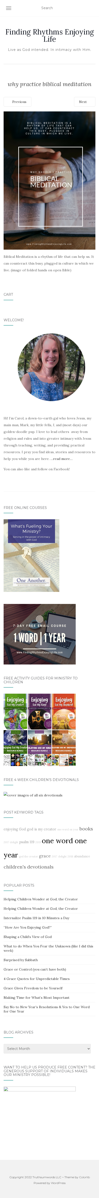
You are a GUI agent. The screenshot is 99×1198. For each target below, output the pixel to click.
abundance (82, 856)
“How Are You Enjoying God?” (28, 927)
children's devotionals (29, 867)
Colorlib (84, 1177)
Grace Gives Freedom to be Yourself (33, 988)
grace (45, 856)
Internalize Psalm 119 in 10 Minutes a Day (36, 918)
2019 (38, 842)
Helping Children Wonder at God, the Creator (41, 899)
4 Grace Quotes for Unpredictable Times (37, 979)
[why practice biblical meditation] (49, 180)
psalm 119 (26, 842)
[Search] (92, 8)
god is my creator (41, 829)
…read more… (61, 459)
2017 (54, 856)
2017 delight (11, 842)
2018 (70, 856)
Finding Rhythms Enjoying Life (49, 35)
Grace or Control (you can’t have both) (35, 969)
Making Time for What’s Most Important (36, 997)
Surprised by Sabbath (21, 960)
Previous (18, 102)
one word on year (68, 829)
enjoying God (15, 829)
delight (62, 856)
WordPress (58, 1183)
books (86, 829)
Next (83, 102)
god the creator (28, 856)
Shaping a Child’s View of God (28, 937)
